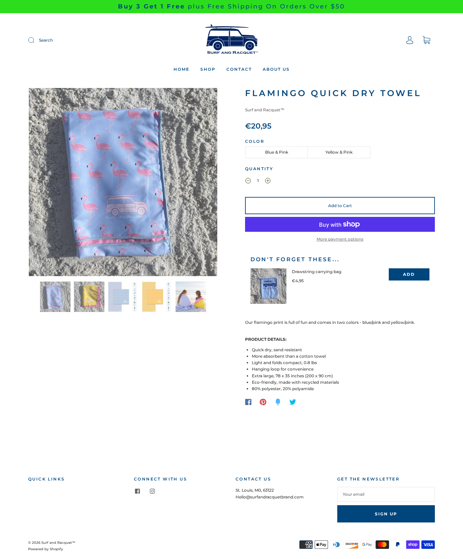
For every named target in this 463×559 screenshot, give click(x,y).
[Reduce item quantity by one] (248, 181)
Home (181, 69)
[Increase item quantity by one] (267, 181)
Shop (208, 69)
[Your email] (386, 494)
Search (46, 40)
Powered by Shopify (45, 549)
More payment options (340, 239)
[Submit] (35, 40)
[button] (47, 183)
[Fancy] (277, 402)
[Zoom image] (123, 183)
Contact (239, 69)
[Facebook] (248, 402)
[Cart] (426, 40)
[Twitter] (292, 402)
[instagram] (152, 491)
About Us (276, 69)
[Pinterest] (263, 402)
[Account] (410, 40)
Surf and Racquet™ (264, 109)
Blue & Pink (276, 152)
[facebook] (137, 491)
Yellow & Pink (339, 152)
